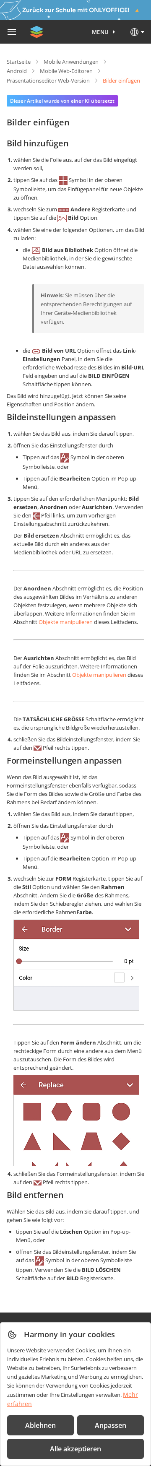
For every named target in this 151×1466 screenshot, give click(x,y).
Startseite (19, 61)
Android (17, 71)
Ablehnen (40, 1425)
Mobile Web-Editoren (66, 71)
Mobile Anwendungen (71, 61)
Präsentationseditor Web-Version (48, 80)
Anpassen (110, 1425)
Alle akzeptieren (75, 1448)
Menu (100, 32)
